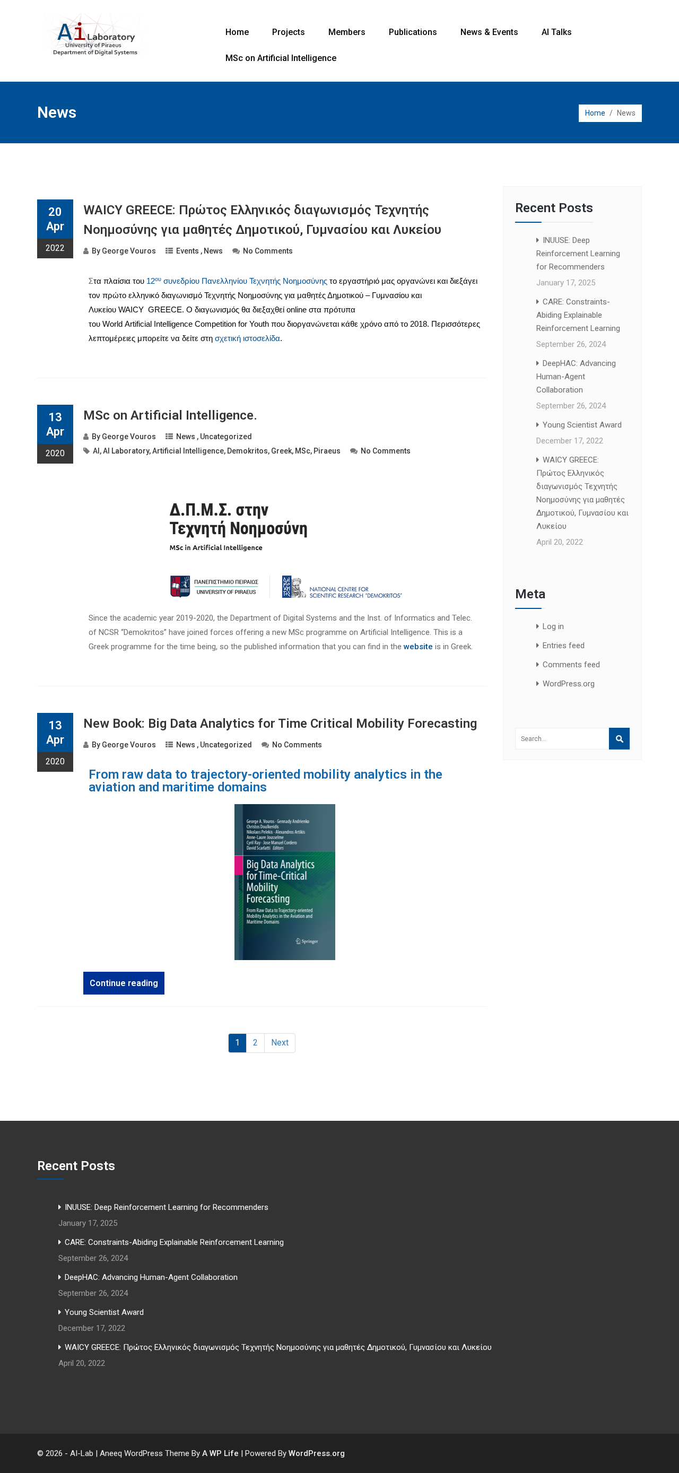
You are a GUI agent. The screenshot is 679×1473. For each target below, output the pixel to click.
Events (187, 251)
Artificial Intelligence (188, 451)
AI (96, 451)
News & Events (489, 32)
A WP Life (220, 1453)
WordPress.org (569, 683)
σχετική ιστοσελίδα (247, 338)
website (418, 646)
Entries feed (564, 645)
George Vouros (129, 251)
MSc (302, 451)
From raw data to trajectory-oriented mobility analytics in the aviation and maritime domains (265, 781)
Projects (288, 32)
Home (237, 32)
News (213, 251)
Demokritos (247, 451)
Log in (553, 626)
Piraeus (327, 451)
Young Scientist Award (582, 425)
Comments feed (571, 664)
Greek (281, 451)
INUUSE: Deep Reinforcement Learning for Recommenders (578, 254)
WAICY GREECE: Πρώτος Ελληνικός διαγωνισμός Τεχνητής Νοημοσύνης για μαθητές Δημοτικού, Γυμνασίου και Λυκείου (278, 1347)
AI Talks (557, 32)
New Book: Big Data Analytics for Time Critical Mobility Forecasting (280, 723)
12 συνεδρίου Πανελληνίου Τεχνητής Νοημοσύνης (236, 281)
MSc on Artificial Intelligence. (170, 415)
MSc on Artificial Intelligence (280, 58)
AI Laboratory (126, 451)
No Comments (268, 251)
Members (346, 32)
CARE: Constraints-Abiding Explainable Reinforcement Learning (578, 315)
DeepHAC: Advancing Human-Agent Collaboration (576, 377)
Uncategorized (226, 436)
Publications (413, 32)
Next (280, 1043)
